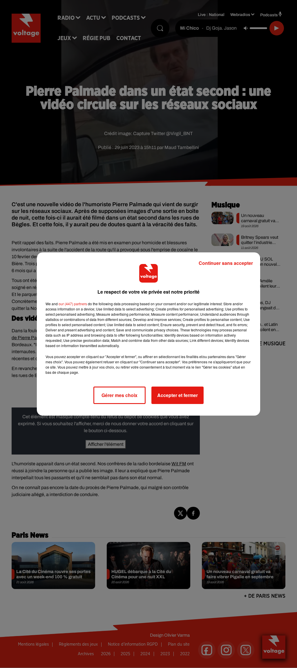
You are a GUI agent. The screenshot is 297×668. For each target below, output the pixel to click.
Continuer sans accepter (226, 263)
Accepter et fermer (177, 395)
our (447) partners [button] (73, 303)
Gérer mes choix (119, 395)
